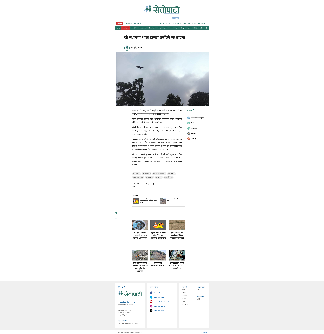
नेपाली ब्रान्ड (152, 28)
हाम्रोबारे (184, 302)
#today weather (147, 174)
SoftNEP (205, 332)
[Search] (207, 28)
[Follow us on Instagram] (166, 23)
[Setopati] (130, 294)
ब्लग (177, 28)
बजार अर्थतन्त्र (142, 28)
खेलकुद (183, 28)
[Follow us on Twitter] (163, 23)
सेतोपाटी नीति (185, 305)
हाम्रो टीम (199, 299)
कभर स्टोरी (126, 28)
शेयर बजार (184, 296)
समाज (165, 28)
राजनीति (133, 28)
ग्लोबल (190, 28)
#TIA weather (149, 177)
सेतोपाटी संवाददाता (136, 47)
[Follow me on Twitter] (129, 49)
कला (171, 28)
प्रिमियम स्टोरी (198, 28)
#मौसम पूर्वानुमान (136, 174)
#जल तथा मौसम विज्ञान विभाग (159, 174)
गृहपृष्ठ (183, 289)
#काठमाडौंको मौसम (168, 177)
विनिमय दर (184, 293)
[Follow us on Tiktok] (169, 23)
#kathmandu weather (138, 177)
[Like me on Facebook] (128, 50)
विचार (159, 28)
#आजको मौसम (158, 177)
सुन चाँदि (184, 299)
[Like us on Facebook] (160, 23)
